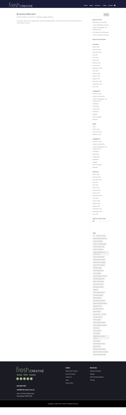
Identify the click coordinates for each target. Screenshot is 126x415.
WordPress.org (97, 134)
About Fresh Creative (72, 371)
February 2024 (97, 49)
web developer (96, 341)
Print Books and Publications (101, 32)
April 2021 (95, 57)
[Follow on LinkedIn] (31, 378)
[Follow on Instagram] (21, 378)
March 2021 (96, 60)
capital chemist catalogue (99, 262)
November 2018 (97, 81)
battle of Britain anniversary (100, 238)
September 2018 (97, 84)
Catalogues (96, 103)
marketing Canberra (98, 295)
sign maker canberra (98, 308)
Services (97, 5)
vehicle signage (97, 319)
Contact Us (69, 377)
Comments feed (97, 132)
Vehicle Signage (97, 117)
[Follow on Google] (27, 378)
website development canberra (100, 352)
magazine (95, 289)
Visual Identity (96, 333)
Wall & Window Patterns (97, 377)
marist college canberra (99, 292)
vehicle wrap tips (97, 330)
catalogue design (97, 268)
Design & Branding (95, 371)
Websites (50, 17)
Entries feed (96, 129)
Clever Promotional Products (101, 35)
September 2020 (97, 68)
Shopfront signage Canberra (100, 303)
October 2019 (96, 76)
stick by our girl (96, 311)
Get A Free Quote (70, 374)
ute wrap (104, 314)
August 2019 (96, 78)
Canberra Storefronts (99, 96)
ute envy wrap (96, 314)
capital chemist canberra (99, 259)
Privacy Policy (69, 383)
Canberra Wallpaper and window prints (99, 253)
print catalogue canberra (99, 300)
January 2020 (96, 73)
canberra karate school (98, 246)
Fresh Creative (22, 17)
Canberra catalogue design (99, 244)
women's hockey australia (99, 354)
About (91, 5)
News (104, 5)
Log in (94, 126)
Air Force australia (101, 235)
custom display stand (98, 270)
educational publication (98, 278)
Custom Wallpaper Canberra (101, 25)
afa (94, 235)
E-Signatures (96, 109)
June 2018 (95, 86)
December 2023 (97, 52)
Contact (110, 5)
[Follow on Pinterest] (24, 378)
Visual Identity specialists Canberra (99, 337)
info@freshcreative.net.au (26, 390)
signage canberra (97, 306)
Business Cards (97, 93)
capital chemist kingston (99, 265)
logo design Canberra (98, 287)
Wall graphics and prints (100, 22)
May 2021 (95, 55)
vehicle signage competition (100, 325)
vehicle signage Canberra (99, 322)
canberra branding (97, 241)
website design (96, 346)
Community (96, 106)
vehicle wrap (96, 328)
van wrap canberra (97, 317)
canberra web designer (98, 257)
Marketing (39, 17)
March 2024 (96, 47)
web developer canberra (99, 343)
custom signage (97, 273)
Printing (92, 380)
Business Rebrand (26, 14)
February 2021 (97, 63)
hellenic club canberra (98, 281)
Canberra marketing (98, 249)
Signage (45, 17)
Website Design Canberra (99, 349)
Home (86, 5)
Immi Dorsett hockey (98, 284)
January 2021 (96, 65)
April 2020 (95, 71)
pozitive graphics (97, 298)
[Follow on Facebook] (17, 378)
